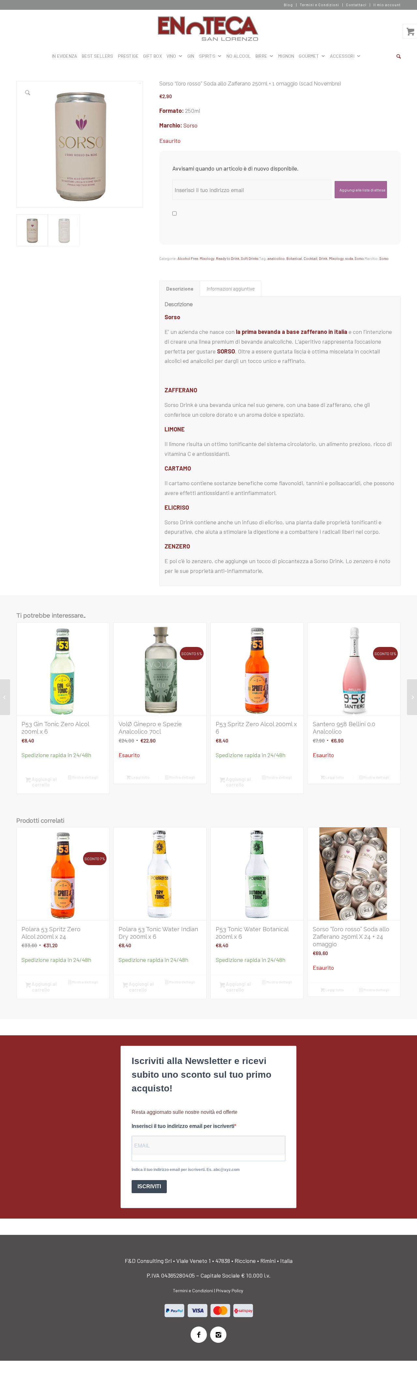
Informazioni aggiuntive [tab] (231, 289)
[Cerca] (398, 56)
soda (349, 258)
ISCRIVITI (149, 1186)
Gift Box (152, 56)
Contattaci (356, 5)
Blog (288, 5)
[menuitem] (288, 5)
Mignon (286, 56)
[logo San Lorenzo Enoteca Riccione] (208, 28)
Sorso (190, 125)
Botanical (294, 258)
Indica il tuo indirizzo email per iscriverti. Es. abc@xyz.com (186, 1169)
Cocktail (310, 258)
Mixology (207, 258)
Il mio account (387, 5)
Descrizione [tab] (180, 289)
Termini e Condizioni (319, 5)
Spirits (207, 56)
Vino (171, 56)
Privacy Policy (229, 1290)
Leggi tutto (140, 777)
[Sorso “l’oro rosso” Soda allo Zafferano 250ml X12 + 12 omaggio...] (412, 697)
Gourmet (309, 56)
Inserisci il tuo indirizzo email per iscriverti (183, 1126)
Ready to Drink (227, 258)
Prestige (128, 56)
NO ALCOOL (238, 56)
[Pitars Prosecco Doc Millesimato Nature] (5, 697)
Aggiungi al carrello (44, 781)
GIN (190, 56)
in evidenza (64, 56)
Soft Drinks (249, 258)
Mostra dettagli (84, 777)
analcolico (276, 258)
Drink (323, 258)
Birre (261, 56)
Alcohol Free (188, 258)
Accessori (342, 56)
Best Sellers (97, 56)
